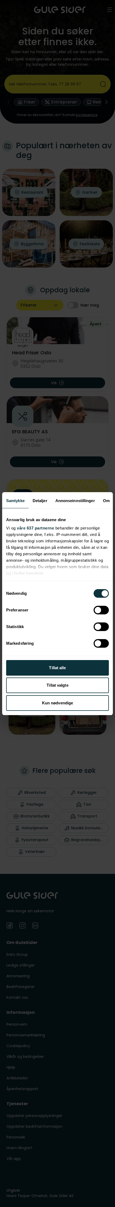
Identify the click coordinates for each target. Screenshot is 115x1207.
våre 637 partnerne (35, 528)
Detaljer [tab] (40, 500)
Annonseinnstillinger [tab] (75, 500)
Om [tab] (106, 500)
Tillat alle (57, 667)
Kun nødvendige (57, 703)
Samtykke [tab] (15, 500)
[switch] (101, 610)
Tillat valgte (57, 685)
